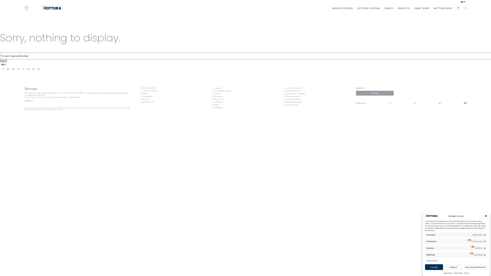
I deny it (453, 267)
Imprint (466, 273)
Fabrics (389, 8)
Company (217, 88)
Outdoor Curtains (368, 8)
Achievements (147, 96)
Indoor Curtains (342, 8)
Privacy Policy (457, 273)
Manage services (432, 260)
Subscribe (374, 93)
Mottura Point (443, 8)
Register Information (293, 99)
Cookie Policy (447, 273)
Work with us (218, 96)
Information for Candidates (295, 94)
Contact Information (293, 96)
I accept (434, 267)
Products (404, 8)
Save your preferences (475, 267)
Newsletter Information (294, 102)
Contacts (217, 94)
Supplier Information (293, 91)
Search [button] (3, 61)
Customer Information (294, 88)
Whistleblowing (75, 97)
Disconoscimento (61, 97)
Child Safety (218, 108)
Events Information (292, 105)
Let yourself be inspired (222, 91)
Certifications (218, 102)
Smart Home (421, 8)
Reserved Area (219, 99)
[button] (486, 216)
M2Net (216, 105)
